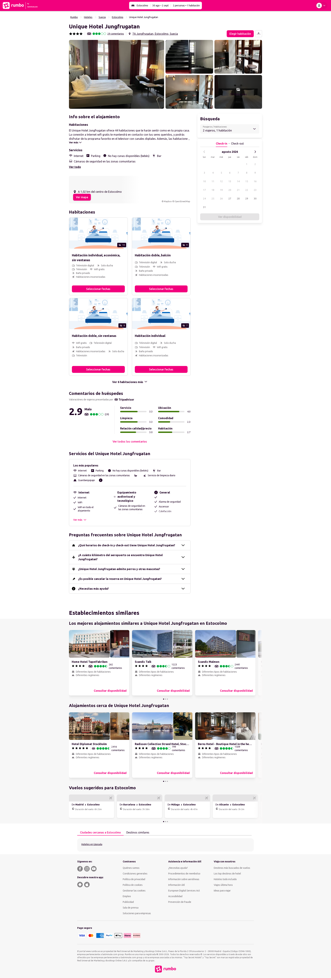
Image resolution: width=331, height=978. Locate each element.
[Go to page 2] (165, 699)
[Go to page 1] (163, 699)
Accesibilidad (175, 896)
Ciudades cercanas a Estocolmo (100, 832)
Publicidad (128, 902)
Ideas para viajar (222, 890)
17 (204, 190)
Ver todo (75, 166)
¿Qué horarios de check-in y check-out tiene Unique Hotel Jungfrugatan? (126, 545)
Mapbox (168, 201)
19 (221, 190)
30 (255, 198)
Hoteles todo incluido (225, 879)
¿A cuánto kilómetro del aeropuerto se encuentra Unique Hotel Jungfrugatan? (120, 557)
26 (221, 198)
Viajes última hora (223, 885)
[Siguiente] (255, 151)
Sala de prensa (130, 907)
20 (229, 190)
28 (238, 198)
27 (229, 198)
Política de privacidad (134, 879)
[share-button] (258, 33)
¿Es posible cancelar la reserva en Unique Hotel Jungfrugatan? (120, 578)
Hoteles (88, 17)
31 (204, 207)
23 (255, 190)
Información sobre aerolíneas (183, 879)
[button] (116, 74)
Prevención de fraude (179, 902)
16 (255, 181)
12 (221, 181)
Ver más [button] (77, 519)
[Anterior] (204, 151)
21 (238, 190)
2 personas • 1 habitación (186, 5)
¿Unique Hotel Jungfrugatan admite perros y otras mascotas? (119, 569)
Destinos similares (137, 832)
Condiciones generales (135, 873)
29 (246, 198)
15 (246, 181)
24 (204, 198)
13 (229, 181)
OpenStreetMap (182, 201)
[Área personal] (321, 5)
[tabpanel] (165, 845)
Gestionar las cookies (134, 890)
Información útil (176, 885)
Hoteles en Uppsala (91, 844)
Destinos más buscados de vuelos (232, 868)
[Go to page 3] (167, 699)
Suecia (102, 17)
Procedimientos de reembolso (184, 873)
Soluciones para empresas (137, 913)
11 (213, 181)
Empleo (127, 896)
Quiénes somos (131, 868)
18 (213, 190)
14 (238, 181)
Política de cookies (133, 885)
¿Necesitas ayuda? (178, 868)
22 (246, 190)
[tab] (100, 833)
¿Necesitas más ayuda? (93, 588)
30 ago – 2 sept (160, 5)
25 (213, 198)
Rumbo (74, 17)
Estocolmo (142, 5)
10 (204, 181)
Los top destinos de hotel (227, 873)
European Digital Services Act (184, 890)
